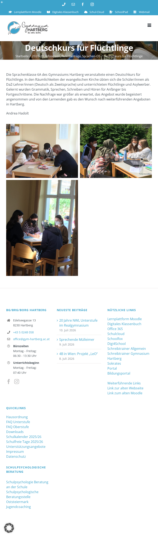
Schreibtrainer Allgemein (126, 348)
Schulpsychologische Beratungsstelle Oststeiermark (22, 497)
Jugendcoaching (18, 506)
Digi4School (116, 343)
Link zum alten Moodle (124, 393)
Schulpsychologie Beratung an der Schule (27, 484)
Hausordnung (17, 417)
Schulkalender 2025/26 (23, 436)
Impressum (15, 451)
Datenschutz (16, 456)
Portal (112, 368)
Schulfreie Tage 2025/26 (24, 441)
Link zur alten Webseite (125, 388)
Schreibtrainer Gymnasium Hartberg (128, 356)
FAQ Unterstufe (18, 422)
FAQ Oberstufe (17, 427)
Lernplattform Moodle (124, 319)
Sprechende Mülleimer (76, 339)
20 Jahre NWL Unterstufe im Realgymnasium (78, 323)
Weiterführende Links (124, 383)
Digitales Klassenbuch (124, 324)
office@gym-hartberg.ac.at (31, 339)
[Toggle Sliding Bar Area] (3, 3)
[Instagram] (16, 381)
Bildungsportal (118, 373)
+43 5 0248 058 (23, 332)
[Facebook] (8, 381)
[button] (9, 528)
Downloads (15, 432)
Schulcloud (115, 334)
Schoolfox (115, 338)
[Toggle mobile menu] (150, 25)
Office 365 (115, 329)
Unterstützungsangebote (25, 446)
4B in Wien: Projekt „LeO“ (78, 353)
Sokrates (114, 363)
